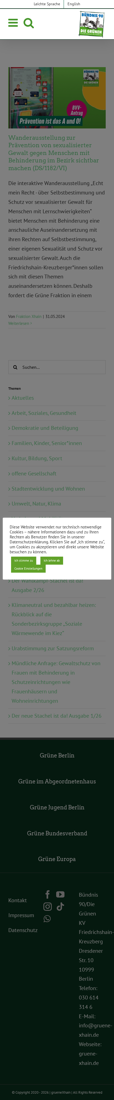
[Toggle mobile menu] (13, 22)
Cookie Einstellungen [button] (28, 568)
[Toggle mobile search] (29, 22)
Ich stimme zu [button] (23, 560)
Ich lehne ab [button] (52, 560)
